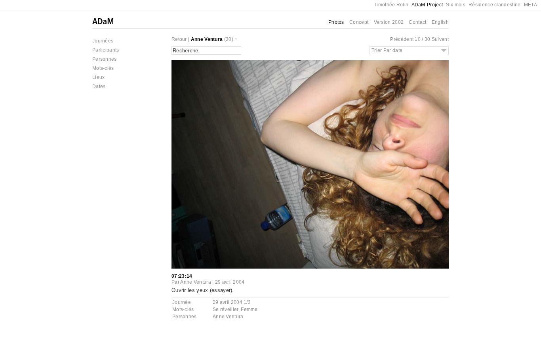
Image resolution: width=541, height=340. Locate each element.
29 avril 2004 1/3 (232, 302)
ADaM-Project (427, 5)
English (440, 22)
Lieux (98, 77)
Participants (105, 50)
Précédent (401, 39)
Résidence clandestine (494, 5)
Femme (249, 309)
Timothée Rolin (391, 5)
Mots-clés (103, 68)
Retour (179, 39)
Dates (99, 86)
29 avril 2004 (230, 282)
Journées (102, 41)
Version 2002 (389, 22)
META (530, 5)
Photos (336, 22)
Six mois (455, 5)
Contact (417, 22)
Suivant (440, 39)
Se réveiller (225, 309)
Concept (358, 22)
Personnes (104, 59)
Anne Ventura (207, 39)
